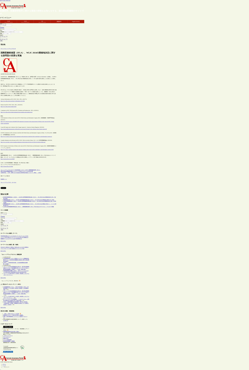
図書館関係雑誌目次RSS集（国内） (11, 331)
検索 (1, 40)
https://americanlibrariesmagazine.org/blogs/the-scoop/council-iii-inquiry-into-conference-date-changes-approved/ (24, 129)
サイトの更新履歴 (7, 339)
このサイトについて (8, 335)
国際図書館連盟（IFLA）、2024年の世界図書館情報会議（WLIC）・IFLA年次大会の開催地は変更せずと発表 (28, 199)
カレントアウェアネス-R (6, 170)
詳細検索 (2, 27)
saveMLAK (5, 320)
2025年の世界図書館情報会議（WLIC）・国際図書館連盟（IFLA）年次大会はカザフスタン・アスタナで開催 (28, 206)
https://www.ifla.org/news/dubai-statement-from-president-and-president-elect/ (16, 112)
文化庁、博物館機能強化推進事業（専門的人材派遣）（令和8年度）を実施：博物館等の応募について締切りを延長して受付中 (16, 303)
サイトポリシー (7, 337)
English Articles (76, 21)
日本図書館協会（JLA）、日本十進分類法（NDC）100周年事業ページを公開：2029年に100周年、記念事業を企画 (16, 288)
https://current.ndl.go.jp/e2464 (7, 166)
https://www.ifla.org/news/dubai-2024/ (8, 106)
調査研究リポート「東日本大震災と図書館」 (13, 315)
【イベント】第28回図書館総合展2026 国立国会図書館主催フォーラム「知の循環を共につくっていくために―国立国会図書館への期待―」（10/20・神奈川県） (16, 268)
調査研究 (59, 21)
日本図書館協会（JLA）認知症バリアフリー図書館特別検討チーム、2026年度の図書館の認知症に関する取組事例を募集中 (16, 260)
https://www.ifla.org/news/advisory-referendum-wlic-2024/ (13, 101)
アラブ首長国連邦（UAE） (18, 170)
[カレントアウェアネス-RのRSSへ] (19, 280)
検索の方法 (5, 338)
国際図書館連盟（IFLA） (34, 170)
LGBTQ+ (27, 170)
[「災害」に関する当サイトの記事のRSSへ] (20, 313)
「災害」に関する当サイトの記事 (11, 313)
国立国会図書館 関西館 (9, 341)
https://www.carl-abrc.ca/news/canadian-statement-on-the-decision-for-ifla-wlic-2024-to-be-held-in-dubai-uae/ (23, 142)
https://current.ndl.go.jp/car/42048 (7, 159)
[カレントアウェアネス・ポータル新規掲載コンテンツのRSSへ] (7, 330)
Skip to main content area (5, 0)
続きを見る (3, 241)
